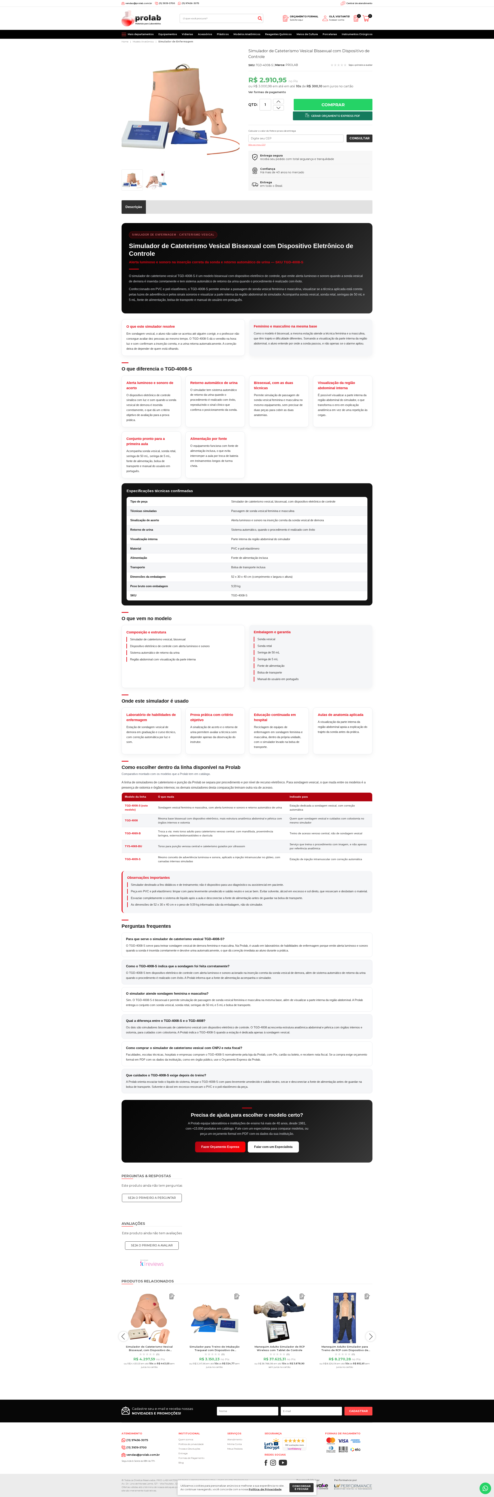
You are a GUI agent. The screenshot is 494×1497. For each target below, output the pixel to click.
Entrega (183, 1453)
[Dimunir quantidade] (278, 101)
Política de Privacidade (265, 1489)
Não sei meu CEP (257, 144)
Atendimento (234, 1439)
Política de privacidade (191, 1444)
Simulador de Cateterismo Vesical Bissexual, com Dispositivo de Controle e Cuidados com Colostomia (149, 1350)
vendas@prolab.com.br (138, 3)
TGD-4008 (131, 820)
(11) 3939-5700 (167, 3)
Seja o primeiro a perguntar (152, 1198)
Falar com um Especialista (273, 1146)
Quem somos (185, 1439)
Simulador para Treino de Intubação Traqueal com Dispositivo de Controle (214, 1350)
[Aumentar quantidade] (278, 107)
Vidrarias (187, 34)
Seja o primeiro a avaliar (152, 1245)
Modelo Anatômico (143, 41)
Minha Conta (234, 1444)
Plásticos (223, 34)
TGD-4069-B (133, 833)
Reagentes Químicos (278, 34)
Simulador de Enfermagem (175, 41)
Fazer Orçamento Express (220, 1146)
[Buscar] (260, 18)
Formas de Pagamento (191, 1458)
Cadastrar (358, 1411)
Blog (181, 1462)
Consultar (359, 138)
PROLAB (292, 65)
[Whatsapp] (485, 1488)
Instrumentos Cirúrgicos (357, 34)
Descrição (133, 207)
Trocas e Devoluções (189, 1448)
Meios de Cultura (307, 34)
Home (125, 41)
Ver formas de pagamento (267, 92)
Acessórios (205, 34)
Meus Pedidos (235, 1448)
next (370, 1336)
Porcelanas (330, 34)
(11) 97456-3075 (190, 3)
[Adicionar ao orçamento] (333, 115)
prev (123, 1336)
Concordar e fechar (301, 1487)
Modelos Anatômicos (246, 34)
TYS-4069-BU (133, 846)
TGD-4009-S (132, 859)
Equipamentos (167, 34)
